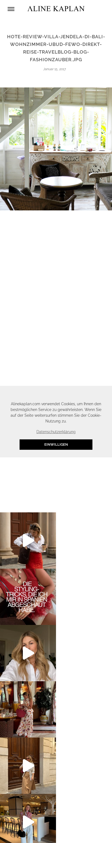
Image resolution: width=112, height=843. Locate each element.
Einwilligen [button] (56, 444)
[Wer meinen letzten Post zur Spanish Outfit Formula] (28, 597)
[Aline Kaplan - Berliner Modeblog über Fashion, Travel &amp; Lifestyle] (56, 8)
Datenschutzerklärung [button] (56, 432)
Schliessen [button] (86, 392)
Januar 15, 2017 (54, 69)
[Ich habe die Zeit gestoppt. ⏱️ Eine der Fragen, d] (28, 653)
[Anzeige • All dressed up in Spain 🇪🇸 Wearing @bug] (28, 766)
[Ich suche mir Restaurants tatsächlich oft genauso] (28, 709)
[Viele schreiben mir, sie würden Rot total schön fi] (28, 540)
